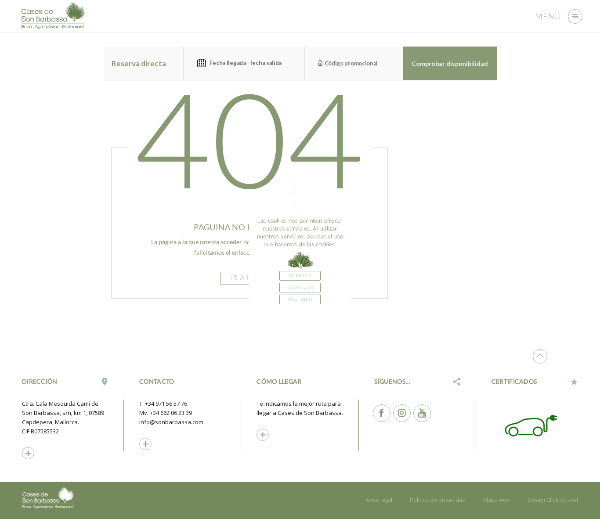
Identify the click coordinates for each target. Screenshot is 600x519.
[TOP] (540, 356)
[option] (534, 425)
